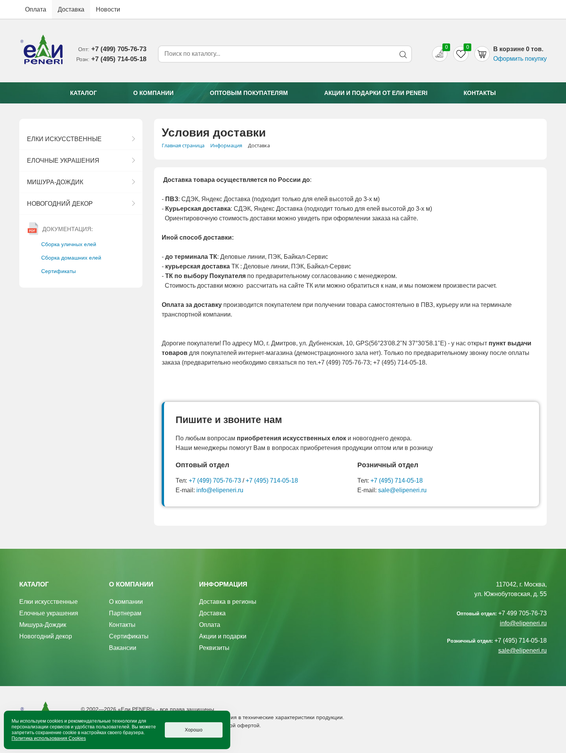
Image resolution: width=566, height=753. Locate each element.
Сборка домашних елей (71, 258)
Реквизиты (214, 648)
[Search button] (403, 54)
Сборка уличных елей (68, 244)
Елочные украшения (63, 160)
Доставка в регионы (227, 601)
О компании (153, 93)
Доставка (71, 9)
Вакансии (122, 648)
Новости (108, 9)
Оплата (35, 9)
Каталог (83, 93)
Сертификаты (58, 271)
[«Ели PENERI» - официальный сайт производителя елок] (42, 51)
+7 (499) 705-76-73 (215, 480)
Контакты (480, 93)
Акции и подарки (222, 636)
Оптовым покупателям (249, 93)
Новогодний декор (60, 203)
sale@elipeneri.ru (402, 490)
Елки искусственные (64, 139)
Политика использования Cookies (49, 738)
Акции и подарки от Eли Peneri (375, 93)
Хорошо (194, 730)
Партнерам (125, 613)
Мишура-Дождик (55, 182)
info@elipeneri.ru (219, 490)
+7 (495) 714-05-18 (272, 480)
